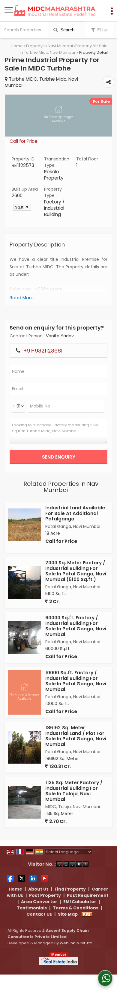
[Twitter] (21, 878)
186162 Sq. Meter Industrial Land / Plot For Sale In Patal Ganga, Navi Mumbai (75, 735)
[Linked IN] (33, 878)
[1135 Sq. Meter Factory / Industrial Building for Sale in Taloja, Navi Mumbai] (24, 802)
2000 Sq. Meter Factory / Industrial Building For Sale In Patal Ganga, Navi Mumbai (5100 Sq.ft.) (75, 571)
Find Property (70, 889)
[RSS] (87, 914)
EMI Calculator (79, 902)
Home (17, 45)
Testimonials (32, 908)
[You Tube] (44, 878)
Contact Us (39, 914)
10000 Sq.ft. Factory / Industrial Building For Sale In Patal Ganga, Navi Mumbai (75, 681)
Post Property (45, 895)
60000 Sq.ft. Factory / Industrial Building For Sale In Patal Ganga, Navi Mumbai (75, 626)
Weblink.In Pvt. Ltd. (76, 943)
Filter (102, 30)
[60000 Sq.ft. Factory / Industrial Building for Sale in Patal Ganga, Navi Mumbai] (24, 637)
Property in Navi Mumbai (49, 45)
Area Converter (39, 902)
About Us (38, 889)
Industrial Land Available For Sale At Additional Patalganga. (75, 513)
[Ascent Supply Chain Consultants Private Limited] (54, 11)
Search (66, 29)
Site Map (68, 914)
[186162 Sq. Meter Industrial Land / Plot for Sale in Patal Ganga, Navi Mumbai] (24, 747)
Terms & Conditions (75, 908)
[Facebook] (10, 878)
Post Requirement (88, 895)
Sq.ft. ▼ (22, 207)
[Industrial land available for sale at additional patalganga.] (24, 524)
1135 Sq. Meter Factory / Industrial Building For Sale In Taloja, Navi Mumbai (73, 790)
